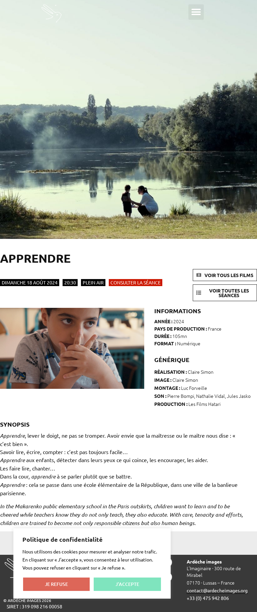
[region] (92, 563)
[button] (196, 12)
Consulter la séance (135, 282)
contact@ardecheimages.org (217, 590)
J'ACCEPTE (127, 584)
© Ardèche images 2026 (27, 600)
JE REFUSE (56, 584)
